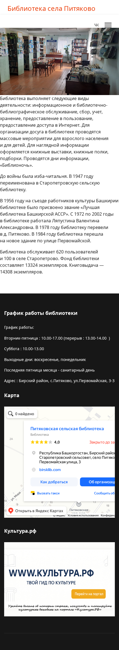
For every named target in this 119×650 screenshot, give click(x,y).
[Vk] (96, 25)
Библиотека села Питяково (51, 8)
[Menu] (108, 25)
